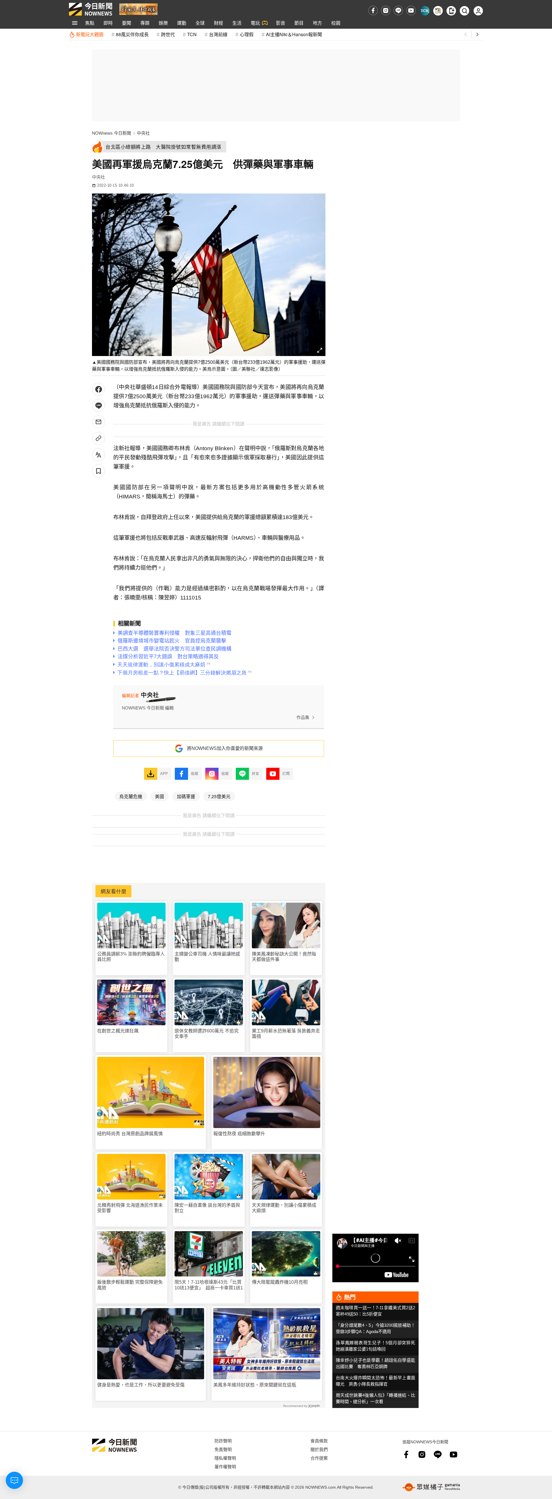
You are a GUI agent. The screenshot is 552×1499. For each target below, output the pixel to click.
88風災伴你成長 (132, 34)
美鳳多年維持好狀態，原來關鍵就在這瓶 (254, 1384)
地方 (317, 23)
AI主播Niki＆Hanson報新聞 (294, 34)
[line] (398, 10)
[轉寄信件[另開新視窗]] (98, 421)
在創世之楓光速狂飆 (118, 1030)
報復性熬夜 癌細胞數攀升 (239, 1133)
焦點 (89, 23)
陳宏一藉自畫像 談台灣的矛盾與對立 (207, 1208)
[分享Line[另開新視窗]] (98, 405)
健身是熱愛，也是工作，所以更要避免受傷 (141, 1384)
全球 (200, 23)
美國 (159, 796)
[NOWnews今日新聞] (90, 9)
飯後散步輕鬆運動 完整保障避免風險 (130, 1285)
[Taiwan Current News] (425, 11)
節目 (299, 23)
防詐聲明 (223, 1440)
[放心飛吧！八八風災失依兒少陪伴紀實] (138, 8)
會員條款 (319, 1440)
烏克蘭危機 (130, 796)
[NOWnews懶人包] (438, 11)
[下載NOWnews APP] (451, 11)
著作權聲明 (225, 1466)
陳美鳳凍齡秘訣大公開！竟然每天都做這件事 (284, 956)
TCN (192, 34)
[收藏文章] (98, 471)
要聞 (126, 23)
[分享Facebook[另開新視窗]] (98, 389)
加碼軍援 (186, 796)
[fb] (373, 10)
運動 (181, 23)
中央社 (143, 133)
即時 (108, 23)
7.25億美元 (219, 796)
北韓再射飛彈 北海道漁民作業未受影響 (130, 1208)
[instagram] (385, 10)
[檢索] (464, 11)
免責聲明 (223, 1449)
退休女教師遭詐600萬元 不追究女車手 (207, 1033)
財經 (218, 23)
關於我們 (319, 1449)
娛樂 (163, 23)
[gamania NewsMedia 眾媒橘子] (431, 1487)
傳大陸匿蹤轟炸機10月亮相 (280, 1282)
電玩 (255, 23)
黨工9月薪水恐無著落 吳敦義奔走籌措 (286, 1033)
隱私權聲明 (225, 1458)
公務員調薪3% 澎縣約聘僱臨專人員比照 (131, 956)
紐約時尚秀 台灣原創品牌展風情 (130, 1133)
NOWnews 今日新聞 (111, 133)
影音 (280, 23)
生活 (236, 23)
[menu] (74, 23)
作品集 (302, 717)
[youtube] (411, 10)
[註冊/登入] (478, 11)
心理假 (247, 34)
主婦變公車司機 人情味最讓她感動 (207, 956)
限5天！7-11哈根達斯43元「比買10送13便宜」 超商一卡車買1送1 (209, 1285)
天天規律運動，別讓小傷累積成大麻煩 (284, 1208)
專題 (145, 23)
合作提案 (319, 1458)
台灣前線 (218, 34)
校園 (335, 23)
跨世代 (168, 34)
